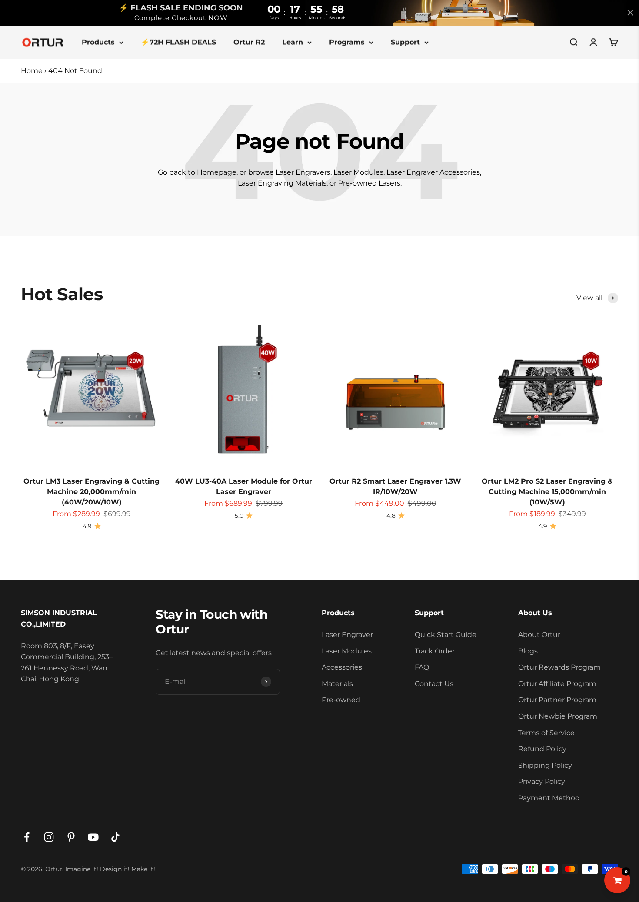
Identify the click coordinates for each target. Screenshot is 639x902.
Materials (337, 684)
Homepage (216, 172)
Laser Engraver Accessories (433, 172)
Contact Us (434, 684)
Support (405, 42)
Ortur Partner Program (557, 700)
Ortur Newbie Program (557, 716)
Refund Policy (542, 749)
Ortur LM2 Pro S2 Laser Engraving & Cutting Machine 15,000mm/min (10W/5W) (547, 491)
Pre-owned (341, 700)
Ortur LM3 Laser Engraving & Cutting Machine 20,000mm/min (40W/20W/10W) (91, 491)
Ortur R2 (249, 42)
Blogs (528, 651)
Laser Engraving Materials (282, 183)
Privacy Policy (541, 781)
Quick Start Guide (445, 634)
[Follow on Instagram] (49, 837)
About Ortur (539, 634)
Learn (292, 42)
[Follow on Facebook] (27, 837)
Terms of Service (546, 733)
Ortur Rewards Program (559, 667)
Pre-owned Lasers (369, 183)
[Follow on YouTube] (93, 837)
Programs (347, 42)
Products (98, 42)
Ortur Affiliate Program (557, 684)
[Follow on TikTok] (115, 837)
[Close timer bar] (630, 12)
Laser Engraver (347, 634)
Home (32, 70)
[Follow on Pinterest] (71, 837)
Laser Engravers (303, 172)
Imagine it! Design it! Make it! (110, 869)
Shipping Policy (545, 765)
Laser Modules (358, 172)
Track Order (435, 651)
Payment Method (549, 798)
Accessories (342, 667)
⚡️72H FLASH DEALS (178, 42)
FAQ (422, 667)
